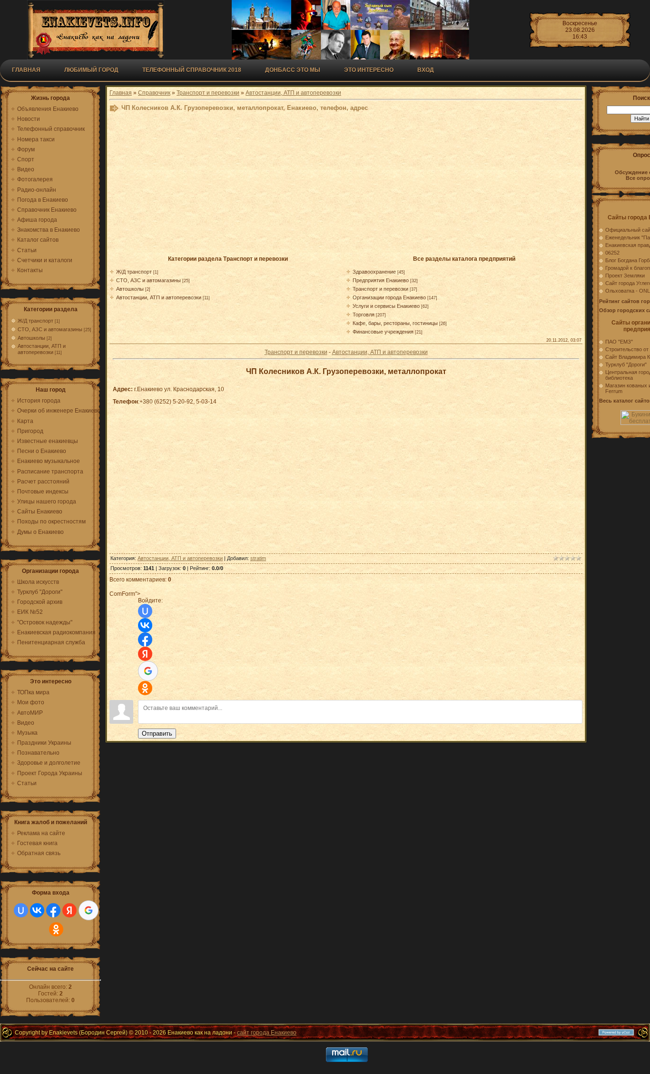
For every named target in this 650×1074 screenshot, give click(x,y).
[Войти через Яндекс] (69, 910)
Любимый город (91, 70)
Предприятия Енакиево (381, 280)
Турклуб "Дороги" (626, 364)
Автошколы (31, 338)
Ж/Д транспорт (35, 321)
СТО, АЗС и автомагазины (50, 329)
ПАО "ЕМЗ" (619, 342)
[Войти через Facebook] (53, 910)
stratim (258, 558)
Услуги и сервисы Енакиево (386, 306)
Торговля (363, 314)
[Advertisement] (342, 186)
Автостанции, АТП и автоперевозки (42, 349)
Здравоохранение (374, 272)
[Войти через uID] (21, 910)
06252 (612, 253)
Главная (26, 70)
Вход (425, 70)
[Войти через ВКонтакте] (37, 910)
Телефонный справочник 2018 (191, 70)
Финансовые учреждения (383, 332)
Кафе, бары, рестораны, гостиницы (395, 323)
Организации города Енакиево (389, 297)
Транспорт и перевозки (208, 92)
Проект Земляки (625, 275)
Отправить (157, 733)
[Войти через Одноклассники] (56, 929)
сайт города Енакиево (266, 1032)
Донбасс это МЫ (292, 70)
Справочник (154, 92)
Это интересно (369, 70)
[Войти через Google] (88, 910)
